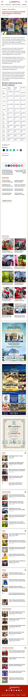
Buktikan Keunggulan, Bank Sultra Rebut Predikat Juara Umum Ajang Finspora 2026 (19, 181)
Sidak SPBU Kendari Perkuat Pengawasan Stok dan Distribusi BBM (7, 185)
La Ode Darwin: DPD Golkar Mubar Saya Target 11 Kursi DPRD (17, 534)
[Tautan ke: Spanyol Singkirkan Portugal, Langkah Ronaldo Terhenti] (5, 659)
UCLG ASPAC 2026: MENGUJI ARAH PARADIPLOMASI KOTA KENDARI (16, 463)
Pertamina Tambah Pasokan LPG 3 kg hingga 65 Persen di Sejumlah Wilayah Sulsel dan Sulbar (7, 181)
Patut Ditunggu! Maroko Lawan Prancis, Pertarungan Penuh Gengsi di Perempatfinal (17, 672)
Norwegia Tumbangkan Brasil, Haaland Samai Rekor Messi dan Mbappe (17, 665)
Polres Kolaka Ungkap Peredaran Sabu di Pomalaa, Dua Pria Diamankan (17, 612)
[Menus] (2, 1)
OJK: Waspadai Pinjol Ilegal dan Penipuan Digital (19, 189)
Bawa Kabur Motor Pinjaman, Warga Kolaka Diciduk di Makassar (16, 639)
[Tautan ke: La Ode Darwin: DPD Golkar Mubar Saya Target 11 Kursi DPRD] (5, 536)
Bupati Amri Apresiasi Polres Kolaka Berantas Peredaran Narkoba (16, 633)
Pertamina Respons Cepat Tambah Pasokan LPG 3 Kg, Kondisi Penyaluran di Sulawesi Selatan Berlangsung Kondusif (7, 189)
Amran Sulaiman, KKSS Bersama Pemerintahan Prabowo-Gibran (15, 483)
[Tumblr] (11, 166)
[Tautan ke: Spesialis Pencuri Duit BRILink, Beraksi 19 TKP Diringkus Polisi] (5, 620)
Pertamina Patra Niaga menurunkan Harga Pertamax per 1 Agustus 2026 (7, 194)
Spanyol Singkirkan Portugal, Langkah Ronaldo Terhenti (17, 658)
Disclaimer (23, 695)
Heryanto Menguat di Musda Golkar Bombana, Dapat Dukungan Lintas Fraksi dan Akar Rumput (17, 555)
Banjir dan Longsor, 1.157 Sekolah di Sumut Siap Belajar (20, 171)
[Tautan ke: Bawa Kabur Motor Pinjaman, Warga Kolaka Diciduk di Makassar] (5, 641)
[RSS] (22, 166)
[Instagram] (14, 166)
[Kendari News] (14, 2)
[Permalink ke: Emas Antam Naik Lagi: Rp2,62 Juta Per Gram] (8, 309)
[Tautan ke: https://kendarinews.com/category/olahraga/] (25, 648)
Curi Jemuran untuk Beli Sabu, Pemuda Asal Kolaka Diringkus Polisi (17, 626)
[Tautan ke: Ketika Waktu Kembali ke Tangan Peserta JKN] (5, 458)
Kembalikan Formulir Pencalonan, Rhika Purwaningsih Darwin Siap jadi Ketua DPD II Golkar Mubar (17, 548)
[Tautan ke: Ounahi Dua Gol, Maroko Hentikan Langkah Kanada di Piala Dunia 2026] (5, 680)
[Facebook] (6, 166)
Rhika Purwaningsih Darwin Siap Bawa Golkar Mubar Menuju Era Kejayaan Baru (17, 541)
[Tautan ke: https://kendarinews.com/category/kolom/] (25, 453)
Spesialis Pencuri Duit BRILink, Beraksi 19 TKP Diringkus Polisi (17, 619)
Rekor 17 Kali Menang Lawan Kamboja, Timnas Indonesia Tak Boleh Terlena (17, 651)
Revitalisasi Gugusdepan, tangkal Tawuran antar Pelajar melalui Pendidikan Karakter (16, 477)
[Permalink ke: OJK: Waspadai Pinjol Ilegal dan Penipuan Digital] (20, 276)
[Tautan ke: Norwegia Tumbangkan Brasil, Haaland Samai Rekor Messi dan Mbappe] (5, 666)
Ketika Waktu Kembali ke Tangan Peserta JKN (16, 456)
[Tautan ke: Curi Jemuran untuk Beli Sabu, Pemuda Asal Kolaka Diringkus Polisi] (5, 627)
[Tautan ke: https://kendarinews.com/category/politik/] (25, 531)
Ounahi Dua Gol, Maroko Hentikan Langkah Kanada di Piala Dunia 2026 (16, 678)
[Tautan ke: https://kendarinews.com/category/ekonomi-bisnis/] (25, 492)
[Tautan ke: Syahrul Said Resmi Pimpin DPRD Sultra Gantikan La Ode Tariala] (5, 563)
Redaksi (18, 695)
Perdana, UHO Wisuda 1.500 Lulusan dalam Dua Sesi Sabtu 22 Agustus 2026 (17, 580)
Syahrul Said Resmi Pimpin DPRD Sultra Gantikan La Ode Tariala (17, 561)
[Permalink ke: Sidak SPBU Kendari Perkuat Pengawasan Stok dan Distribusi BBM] (8, 260)
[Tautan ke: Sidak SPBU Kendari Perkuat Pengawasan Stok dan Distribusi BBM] (5, 510)
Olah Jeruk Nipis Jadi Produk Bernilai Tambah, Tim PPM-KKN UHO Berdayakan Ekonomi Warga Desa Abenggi (17, 600)
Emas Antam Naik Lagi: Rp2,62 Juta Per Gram (6, 316)
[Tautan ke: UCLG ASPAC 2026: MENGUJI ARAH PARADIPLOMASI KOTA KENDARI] (5, 464)
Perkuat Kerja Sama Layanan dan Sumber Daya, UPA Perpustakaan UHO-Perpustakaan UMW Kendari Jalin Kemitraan (17, 573)
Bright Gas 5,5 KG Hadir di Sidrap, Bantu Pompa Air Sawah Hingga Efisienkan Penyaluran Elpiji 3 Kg (20, 185)
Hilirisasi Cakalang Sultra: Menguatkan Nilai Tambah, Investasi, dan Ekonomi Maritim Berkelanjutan (17, 470)
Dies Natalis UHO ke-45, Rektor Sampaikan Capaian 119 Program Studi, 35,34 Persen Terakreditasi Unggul (17, 587)
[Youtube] (16, 166)
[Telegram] (19, 166)
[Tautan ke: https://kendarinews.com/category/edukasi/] (25, 570)
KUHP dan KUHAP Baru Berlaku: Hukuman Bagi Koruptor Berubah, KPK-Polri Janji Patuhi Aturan (7, 172)
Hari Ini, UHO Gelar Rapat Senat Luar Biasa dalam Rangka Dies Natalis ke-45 (17, 594)
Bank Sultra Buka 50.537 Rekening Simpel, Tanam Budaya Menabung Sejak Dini (20, 316)
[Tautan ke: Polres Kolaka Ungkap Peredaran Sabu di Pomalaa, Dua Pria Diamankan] (5, 614)
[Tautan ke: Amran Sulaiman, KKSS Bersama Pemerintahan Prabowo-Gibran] (5, 485)
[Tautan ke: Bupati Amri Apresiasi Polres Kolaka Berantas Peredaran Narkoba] (5, 634)
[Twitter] (9, 166)
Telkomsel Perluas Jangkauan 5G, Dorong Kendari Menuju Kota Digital (19, 194)
